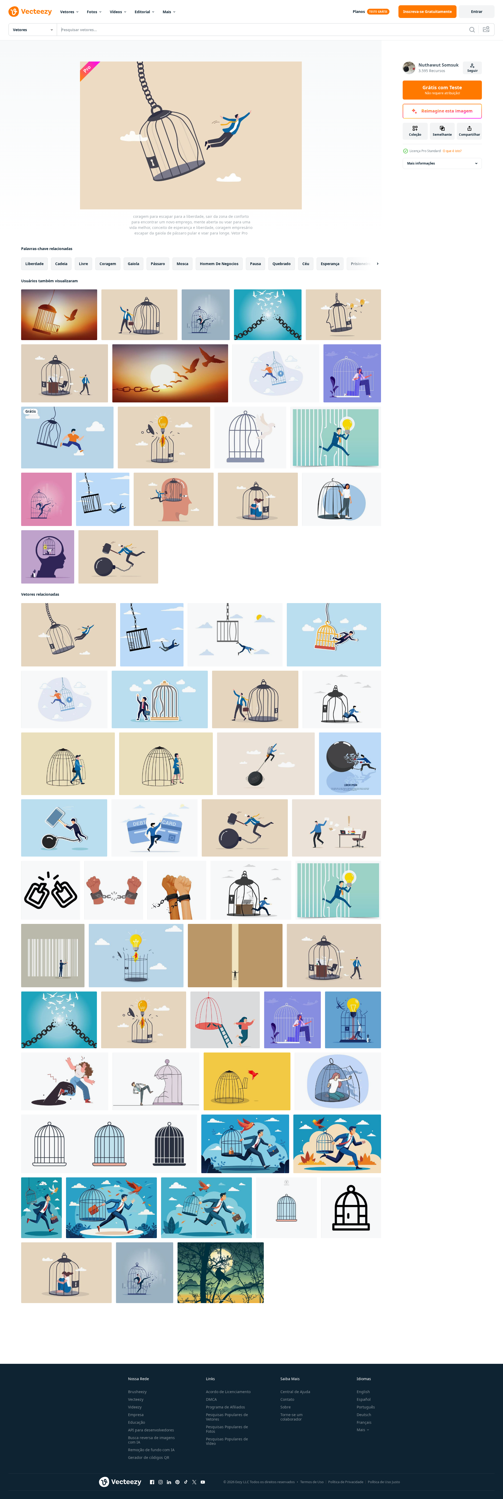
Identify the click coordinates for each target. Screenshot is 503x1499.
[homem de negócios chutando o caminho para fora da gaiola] (46, 499)
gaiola (133, 263)
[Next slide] (373, 263)
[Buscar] (472, 29)
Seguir (472, 70)
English (363, 1391)
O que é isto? (452, 151)
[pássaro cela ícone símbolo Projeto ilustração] (351, 1207)
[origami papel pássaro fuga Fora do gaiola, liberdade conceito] (247, 1081)
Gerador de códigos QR (148, 1457)
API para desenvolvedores (151, 1429)
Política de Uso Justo (384, 1481)
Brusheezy (137, 1391)
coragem (108, 263)
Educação (136, 1422)
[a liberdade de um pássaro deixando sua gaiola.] (59, 314)
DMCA (211, 1399)
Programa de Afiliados (225, 1406)
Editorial (142, 11)
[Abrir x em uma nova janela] (194, 1482)
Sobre (285, 1406)
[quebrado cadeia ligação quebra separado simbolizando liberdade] (50, 890)
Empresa (136, 1414)
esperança (330, 263)
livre (83, 263)
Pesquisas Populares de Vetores (227, 1417)
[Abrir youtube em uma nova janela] (203, 1482)
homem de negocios (219, 263)
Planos (359, 11)
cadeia (61, 263)
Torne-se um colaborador (291, 1417)
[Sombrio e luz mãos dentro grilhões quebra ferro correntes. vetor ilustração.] (176, 890)
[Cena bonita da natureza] (220, 1272)
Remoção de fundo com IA (151, 1449)
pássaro (158, 263)
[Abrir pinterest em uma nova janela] (177, 1482)
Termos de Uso (312, 1481)
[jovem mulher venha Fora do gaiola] (338, 1081)
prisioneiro (361, 263)
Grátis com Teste (442, 90)
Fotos (92, 11)
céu (305, 263)
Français (364, 1422)
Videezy (135, 1406)
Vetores (67, 11)
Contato (287, 1399)
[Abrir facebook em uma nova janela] (152, 1482)
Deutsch (364, 1414)
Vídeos (116, 11)
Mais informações (421, 163)
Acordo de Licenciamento (228, 1391)
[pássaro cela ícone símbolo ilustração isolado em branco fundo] (109, 1144)
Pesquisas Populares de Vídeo (227, 1441)
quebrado (281, 263)
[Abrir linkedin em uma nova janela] (169, 1482)
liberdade (34, 263)
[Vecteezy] (30, 11)
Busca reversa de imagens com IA (151, 1440)
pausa (255, 263)
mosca (182, 263)
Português (366, 1406)
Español (364, 1399)
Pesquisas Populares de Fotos (227, 1429)
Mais (167, 11)
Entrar (476, 11)
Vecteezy (135, 1399)
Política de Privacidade (345, 1481)
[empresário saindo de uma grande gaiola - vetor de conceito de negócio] (206, 314)
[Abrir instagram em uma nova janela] (160, 1482)
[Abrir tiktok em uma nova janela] (186, 1482)
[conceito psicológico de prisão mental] (47, 557)
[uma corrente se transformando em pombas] (170, 373)
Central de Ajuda (295, 1391)
